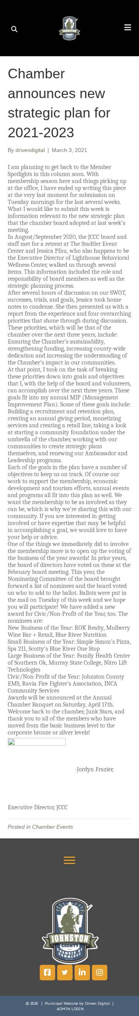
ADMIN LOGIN (70, 1009)
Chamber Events (52, 827)
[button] (47, 972)
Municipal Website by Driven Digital (78, 1003)
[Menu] (69, 860)
